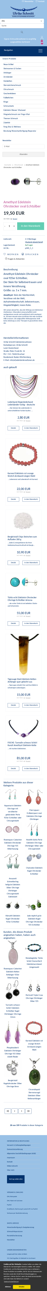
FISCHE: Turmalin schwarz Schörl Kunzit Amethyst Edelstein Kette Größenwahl (22, 745)
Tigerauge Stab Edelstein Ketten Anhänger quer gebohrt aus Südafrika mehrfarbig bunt (22, 682)
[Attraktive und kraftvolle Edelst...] (23, 727)
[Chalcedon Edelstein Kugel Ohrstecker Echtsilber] (34, 857)
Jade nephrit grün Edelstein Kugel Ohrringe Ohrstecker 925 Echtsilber (34, 920)
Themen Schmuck (11, 119)
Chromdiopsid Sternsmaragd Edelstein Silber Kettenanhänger (34, 1094)
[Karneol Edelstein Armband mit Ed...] (23, 454)
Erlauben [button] (21, 1287)
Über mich (10, 1170)
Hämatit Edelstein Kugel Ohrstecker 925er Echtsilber (13, 919)
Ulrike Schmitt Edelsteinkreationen (18, 342)
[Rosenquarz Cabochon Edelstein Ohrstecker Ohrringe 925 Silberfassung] (13, 829)
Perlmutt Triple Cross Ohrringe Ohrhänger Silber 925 (34, 998)
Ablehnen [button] (8, 1287)
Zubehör (7, 123)
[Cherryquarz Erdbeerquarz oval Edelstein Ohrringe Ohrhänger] (34, 797)
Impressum (11, 1158)
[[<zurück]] (15, 1111)
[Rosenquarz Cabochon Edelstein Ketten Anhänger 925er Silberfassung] (13, 953)
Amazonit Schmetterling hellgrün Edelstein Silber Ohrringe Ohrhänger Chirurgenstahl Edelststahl (12, 888)
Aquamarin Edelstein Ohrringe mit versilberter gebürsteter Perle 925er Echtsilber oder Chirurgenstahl (13, 813)
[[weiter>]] (21, 1111)
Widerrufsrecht (12, 1166)
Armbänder (8, 77)
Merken (12, 254)
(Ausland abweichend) (34, 242)
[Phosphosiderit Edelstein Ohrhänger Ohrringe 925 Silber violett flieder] (13, 1031)
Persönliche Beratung (14, 1236)
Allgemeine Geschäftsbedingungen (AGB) (21, 1153)
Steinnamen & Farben (12, 69)
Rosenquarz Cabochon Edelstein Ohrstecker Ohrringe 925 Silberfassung (13, 844)
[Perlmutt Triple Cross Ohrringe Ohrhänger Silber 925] (34, 986)
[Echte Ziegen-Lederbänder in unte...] (23, 387)
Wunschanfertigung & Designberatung (20, 1227)
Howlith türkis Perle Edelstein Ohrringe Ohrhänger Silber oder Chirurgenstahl (34, 844)
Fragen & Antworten (15, 259)
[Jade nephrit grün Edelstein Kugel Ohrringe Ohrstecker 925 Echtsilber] (34, 905)
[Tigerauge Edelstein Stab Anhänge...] (23, 655)
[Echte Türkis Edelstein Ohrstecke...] (23, 584)
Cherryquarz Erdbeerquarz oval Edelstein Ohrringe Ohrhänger (34, 814)
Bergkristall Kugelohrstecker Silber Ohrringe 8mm (13, 1084)
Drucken (31, 254)
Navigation (8, 50)
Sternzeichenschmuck (12, 85)
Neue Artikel (9, 65)
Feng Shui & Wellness (12, 127)
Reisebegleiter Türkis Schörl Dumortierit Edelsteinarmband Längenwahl (34, 962)
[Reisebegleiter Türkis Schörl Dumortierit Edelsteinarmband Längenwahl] (34, 948)
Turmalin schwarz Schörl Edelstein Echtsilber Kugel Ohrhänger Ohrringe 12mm (12, 1011)
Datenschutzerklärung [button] (11, 1281)
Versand (15, 219)
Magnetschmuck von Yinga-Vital (17, 114)
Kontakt (41, 2)
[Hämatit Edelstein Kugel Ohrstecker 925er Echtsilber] (13, 905)
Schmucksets (9, 106)
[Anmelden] (41, 37)
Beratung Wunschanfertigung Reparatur (20, 131)
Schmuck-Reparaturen (15, 1231)
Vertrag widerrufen (16, 1179)
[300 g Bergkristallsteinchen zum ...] (23, 522)
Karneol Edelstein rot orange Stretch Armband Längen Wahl (34, 1045)
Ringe (6, 102)
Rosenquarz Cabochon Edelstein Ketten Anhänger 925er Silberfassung (13, 973)
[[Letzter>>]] (28, 1111)
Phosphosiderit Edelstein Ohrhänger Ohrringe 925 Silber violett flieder (12, 1052)
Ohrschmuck (9, 89)
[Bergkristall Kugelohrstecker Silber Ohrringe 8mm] (13, 1068)
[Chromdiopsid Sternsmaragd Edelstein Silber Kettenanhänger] (34, 1072)
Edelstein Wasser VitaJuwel (15, 110)
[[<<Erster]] (8, 1111)
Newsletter (29, 2)
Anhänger (7, 73)
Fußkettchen (8, 98)
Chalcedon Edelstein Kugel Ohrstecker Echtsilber (34, 871)
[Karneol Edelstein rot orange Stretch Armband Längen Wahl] (34, 1028)
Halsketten (8, 81)
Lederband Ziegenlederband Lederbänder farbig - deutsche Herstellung (21, 405)
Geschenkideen (10, 94)
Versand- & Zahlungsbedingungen (19, 1145)
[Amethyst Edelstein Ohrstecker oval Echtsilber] (23, 184)
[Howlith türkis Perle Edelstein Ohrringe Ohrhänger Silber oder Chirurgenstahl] (34, 829)
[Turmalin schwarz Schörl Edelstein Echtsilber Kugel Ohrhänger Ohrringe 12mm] (13, 990)
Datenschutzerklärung (15, 1149)
